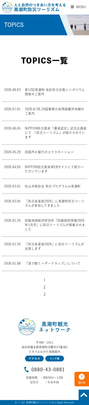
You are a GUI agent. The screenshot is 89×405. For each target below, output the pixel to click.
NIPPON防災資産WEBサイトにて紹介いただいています (54, 169)
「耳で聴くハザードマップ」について (53, 263)
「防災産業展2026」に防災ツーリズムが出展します (54, 246)
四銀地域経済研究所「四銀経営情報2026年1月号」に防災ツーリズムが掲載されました (55, 225)
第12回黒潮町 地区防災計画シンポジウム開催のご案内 (55, 92)
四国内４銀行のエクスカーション (49, 152)
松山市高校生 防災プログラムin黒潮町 (53, 186)
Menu (80, 7)
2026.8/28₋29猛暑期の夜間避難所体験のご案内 (54, 111)
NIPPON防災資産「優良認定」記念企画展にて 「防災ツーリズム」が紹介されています (56, 133)
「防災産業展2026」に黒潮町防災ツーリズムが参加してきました (54, 203)
